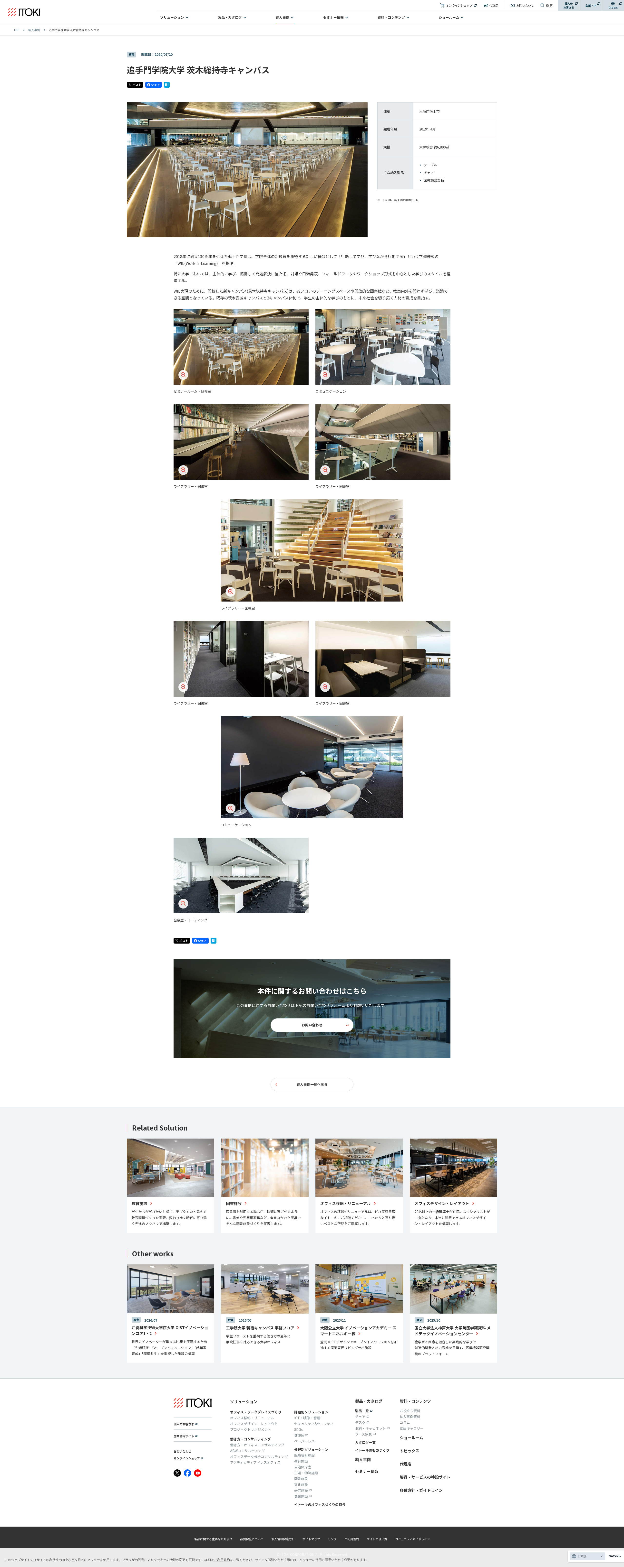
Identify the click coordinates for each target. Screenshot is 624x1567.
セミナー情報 (333, 17)
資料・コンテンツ (391, 17)
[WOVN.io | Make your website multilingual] (614, 1556)
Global (613, 7)
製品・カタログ (230, 17)
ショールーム (449, 17)
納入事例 (282, 17)
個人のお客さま (568, 5)
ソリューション (172, 17)
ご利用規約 (222, 1560)
